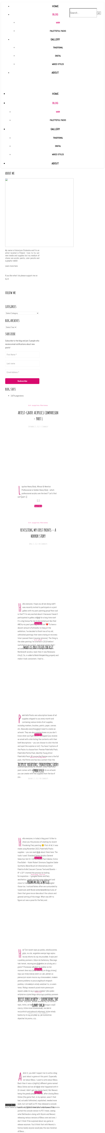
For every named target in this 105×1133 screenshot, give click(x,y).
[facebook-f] (82, 4)
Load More (10, 1105)
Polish (42, 874)
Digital (58, 146)
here (16, 266)
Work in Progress (38, 757)
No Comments (43, 544)
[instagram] (87, 4)
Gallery (55, 129)
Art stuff (38, 640)
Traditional (58, 137)
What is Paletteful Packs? (38, 647)
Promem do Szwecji (38, 881)
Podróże (34, 874)
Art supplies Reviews (38, 405)
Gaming (38, 992)
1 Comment (44, 426)
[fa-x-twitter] (84, 4)
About (55, 163)
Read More (38, 506)
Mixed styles (58, 154)
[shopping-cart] (89, 4)
